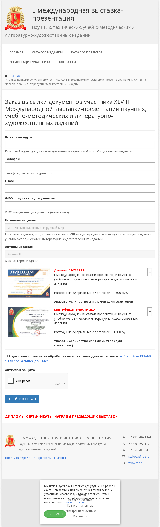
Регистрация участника (29, 62)
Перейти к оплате (22, 399)
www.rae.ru (136, 463)
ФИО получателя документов (30, 198)
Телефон (12, 159)
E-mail (9, 181)
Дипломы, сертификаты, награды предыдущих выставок (61, 416)
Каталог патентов (86, 52)
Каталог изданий (47, 52)
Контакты (67, 62)
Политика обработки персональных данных (36, 458)
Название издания (20, 220)
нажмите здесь (74, 502)
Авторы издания (19, 246)
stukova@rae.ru (138, 456)
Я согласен (55, 514)
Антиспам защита (20, 370)
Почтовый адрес (19, 137)
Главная (16, 52)
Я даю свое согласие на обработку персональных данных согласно (78, 358)
